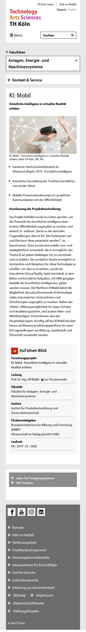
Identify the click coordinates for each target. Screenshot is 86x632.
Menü (18, 35)
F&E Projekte (24, 483)
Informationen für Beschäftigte (34, 564)
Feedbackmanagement (29, 549)
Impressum (44, 595)
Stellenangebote (24, 542)
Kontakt (18, 527)
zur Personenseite (55, 379)
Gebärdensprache (25, 580)
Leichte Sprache (24, 572)
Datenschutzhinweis (28, 603)
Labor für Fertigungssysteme (34, 478)
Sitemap (19, 595)
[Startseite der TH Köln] (25, 17)
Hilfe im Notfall (67, 4)
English (72, 9)
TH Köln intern (45, 4)
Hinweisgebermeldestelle (31, 557)
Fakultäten (17, 52)
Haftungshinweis (25, 611)
